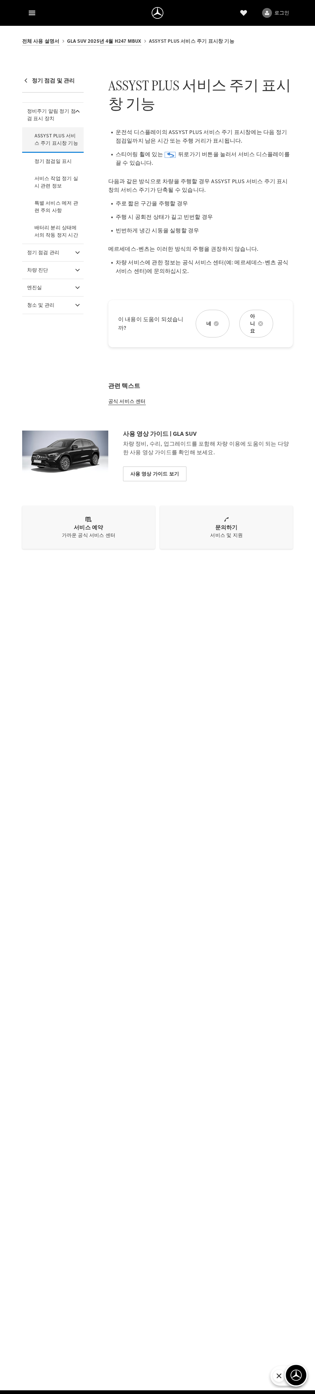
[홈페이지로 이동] (157, 13)
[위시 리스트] (244, 13)
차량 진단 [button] (37, 270)
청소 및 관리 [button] (40, 305)
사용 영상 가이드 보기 (154, 474)
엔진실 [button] (34, 287)
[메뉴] (32, 12)
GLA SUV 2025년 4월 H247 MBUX (104, 41)
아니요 (252, 323)
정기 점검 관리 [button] (43, 252)
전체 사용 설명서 (41, 41)
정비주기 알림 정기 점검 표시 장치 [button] (51, 115)
